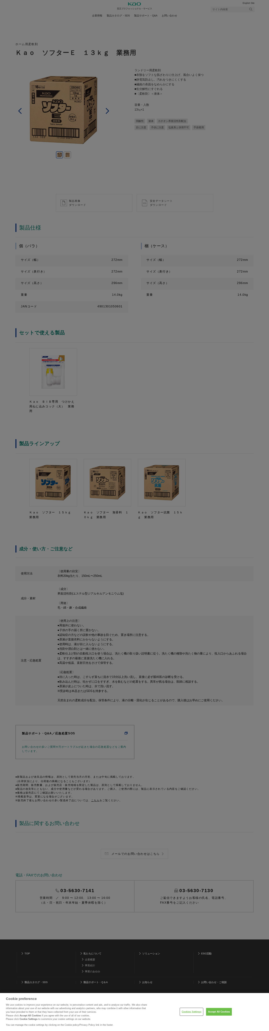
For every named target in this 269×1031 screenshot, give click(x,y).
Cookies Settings (191, 1011)
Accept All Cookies (219, 1011)
